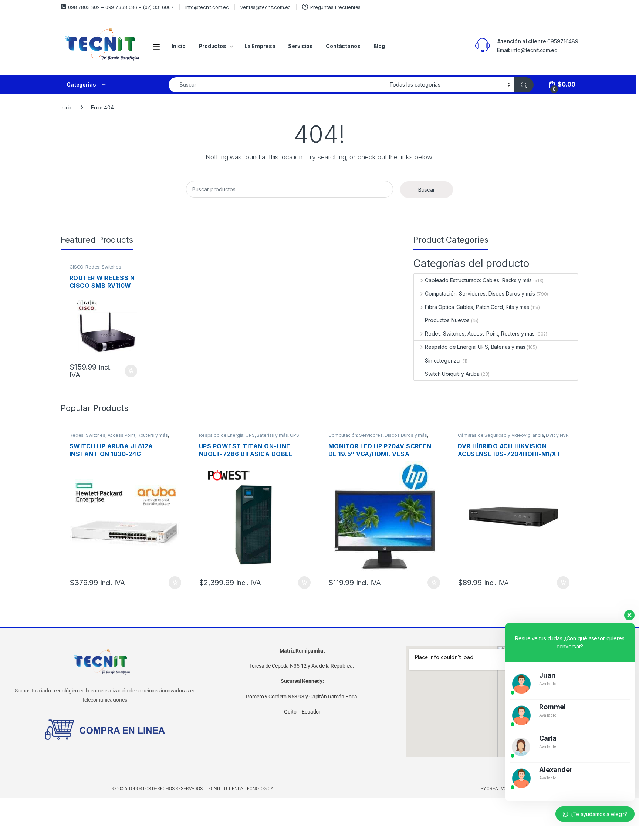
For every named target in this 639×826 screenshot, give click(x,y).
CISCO (76, 267)
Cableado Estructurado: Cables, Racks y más (478, 280)
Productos (212, 46)
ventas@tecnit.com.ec (265, 7)
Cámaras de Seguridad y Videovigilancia (501, 435)
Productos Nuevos (447, 320)
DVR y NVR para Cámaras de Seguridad (513, 437)
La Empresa (259, 46)
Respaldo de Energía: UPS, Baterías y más (475, 347)
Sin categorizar (443, 360)
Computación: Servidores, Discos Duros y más (480, 293)
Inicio (179, 46)
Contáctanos (343, 46)
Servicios (300, 46)
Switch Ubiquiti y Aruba (452, 374)
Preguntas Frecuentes (335, 7)
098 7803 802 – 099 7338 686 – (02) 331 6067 (121, 7)
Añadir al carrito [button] (129, 371)
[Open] (156, 46)
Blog (379, 46)
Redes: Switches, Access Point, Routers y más (100, 269)
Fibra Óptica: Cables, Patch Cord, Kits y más (477, 307)
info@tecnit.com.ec (207, 7)
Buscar (426, 189)
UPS (294, 435)
